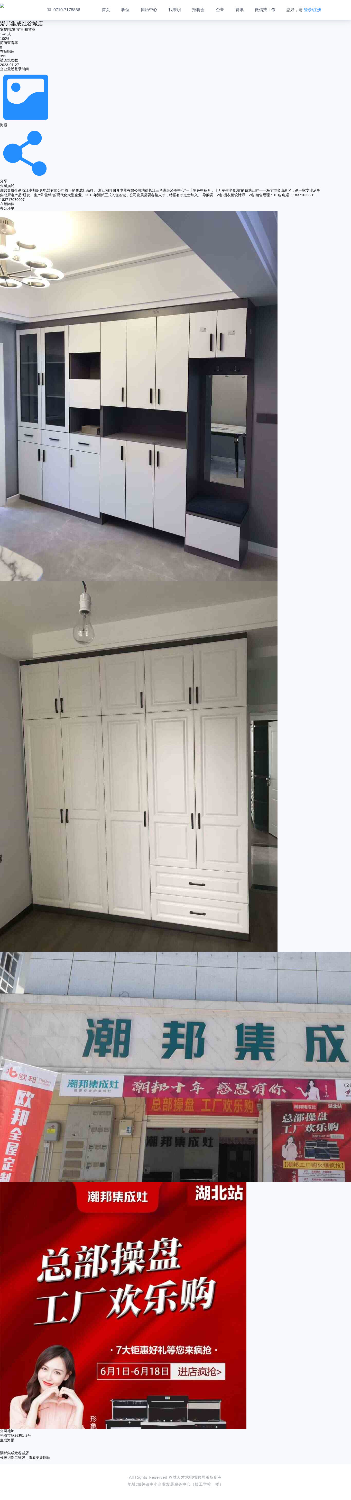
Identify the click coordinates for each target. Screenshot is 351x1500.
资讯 (239, 9)
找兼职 (175, 9)
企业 (220, 9)
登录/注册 (312, 9)
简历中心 (149, 9)
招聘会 (198, 9)
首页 (106, 9)
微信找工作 (265, 9)
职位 (125, 9)
